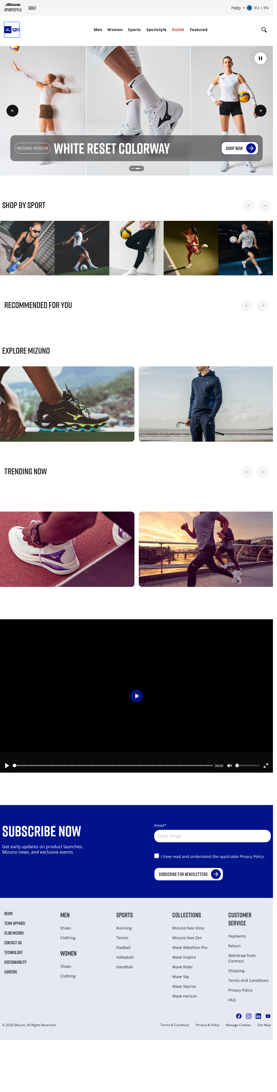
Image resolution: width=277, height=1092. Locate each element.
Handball (124, 966)
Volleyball (125, 957)
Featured (198, 29)
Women (115, 29)
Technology (13, 952)
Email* (160, 825)
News (8, 913)
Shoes (65, 928)
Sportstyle (156, 29)
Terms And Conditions (248, 980)
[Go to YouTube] (268, 1016)
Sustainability (15, 962)
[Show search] (264, 29)
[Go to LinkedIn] (258, 1016)
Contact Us (13, 942)
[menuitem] (98, 29)
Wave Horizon (184, 996)
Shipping (236, 970)
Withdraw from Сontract (242, 958)
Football (123, 947)
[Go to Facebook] (239, 1016)
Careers (10, 972)
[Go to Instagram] (248, 1016)
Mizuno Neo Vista (188, 928)
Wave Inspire (184, 957)
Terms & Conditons (174, 1025)
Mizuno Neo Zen (187, 937)
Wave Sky (180, 976)
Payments (237, 936)
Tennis (122, 937)
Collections (186, 915)
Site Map (264, 1025)
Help (236, 8)
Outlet (178, 29)
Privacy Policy (240, 990)
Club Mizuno (14, 933)
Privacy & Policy (207, 1025)
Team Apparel (15, 923)
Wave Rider (182, 966)
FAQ (232, 999)
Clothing (67, 937)
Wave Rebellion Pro (189, 947)
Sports (134, 29)
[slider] (113, 765)
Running (124, 928)
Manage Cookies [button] (238, 1025)
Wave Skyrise (184, 986)
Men (98, 29)
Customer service (240, 919)
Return (234, 945)
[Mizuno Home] (13, 7)
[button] (260, 58)
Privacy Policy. (252, 856)
